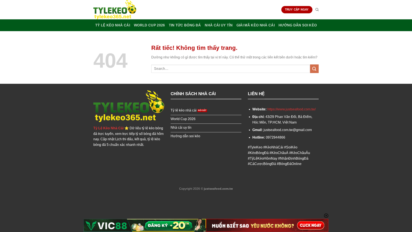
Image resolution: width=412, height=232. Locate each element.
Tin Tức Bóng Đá (185, 25)
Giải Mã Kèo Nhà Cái (255, 25)
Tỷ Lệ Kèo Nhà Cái (112, 25)
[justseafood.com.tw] (114, 9)
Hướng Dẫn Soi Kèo (298, 25)
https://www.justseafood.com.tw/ (291, 109)
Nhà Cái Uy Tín (218, 25)
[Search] (317, 10)
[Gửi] (314, 68)
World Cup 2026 (149, 25)
